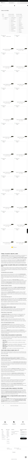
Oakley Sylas (4, 348)
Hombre (6, 17)
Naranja (20, 25)
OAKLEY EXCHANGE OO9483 (20, 119)
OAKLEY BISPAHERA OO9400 (20, 154)
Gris (20, 20)
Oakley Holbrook (5, 342)
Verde (12, 29)
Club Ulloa (7, 398)
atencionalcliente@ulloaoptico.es (15, 431)
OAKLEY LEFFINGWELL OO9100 (21, 172)
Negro (12, 25)
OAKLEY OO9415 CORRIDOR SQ (21, 242)
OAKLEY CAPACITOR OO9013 (7, 172)
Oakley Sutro (4, 340)
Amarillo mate (13, 17)
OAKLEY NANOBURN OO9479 (20, 49)
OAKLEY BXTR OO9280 (20, 137)
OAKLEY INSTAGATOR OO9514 (7, 242)
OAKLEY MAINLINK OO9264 (7, 119)
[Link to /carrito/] (27, 5)
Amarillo (20, 17)
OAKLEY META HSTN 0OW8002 (7, 49)
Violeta (20, 32)
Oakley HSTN (4, 345)
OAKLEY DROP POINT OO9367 (7, 137)
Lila (20, 21)
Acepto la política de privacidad (23, 436)
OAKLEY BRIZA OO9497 (20, 84)
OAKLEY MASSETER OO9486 (7, 154)
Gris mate (13, 24)
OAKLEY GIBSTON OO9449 (7, 84)
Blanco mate (13, 21)
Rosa (20, 29)
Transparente (13, 28)
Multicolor (21, 24)
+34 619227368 (13, 432)
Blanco (12, 20)
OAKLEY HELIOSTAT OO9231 (7, 207)
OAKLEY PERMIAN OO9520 (21, 207)
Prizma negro (21, 28)
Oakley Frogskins (5, 346)
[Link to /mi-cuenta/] (14, 5)
